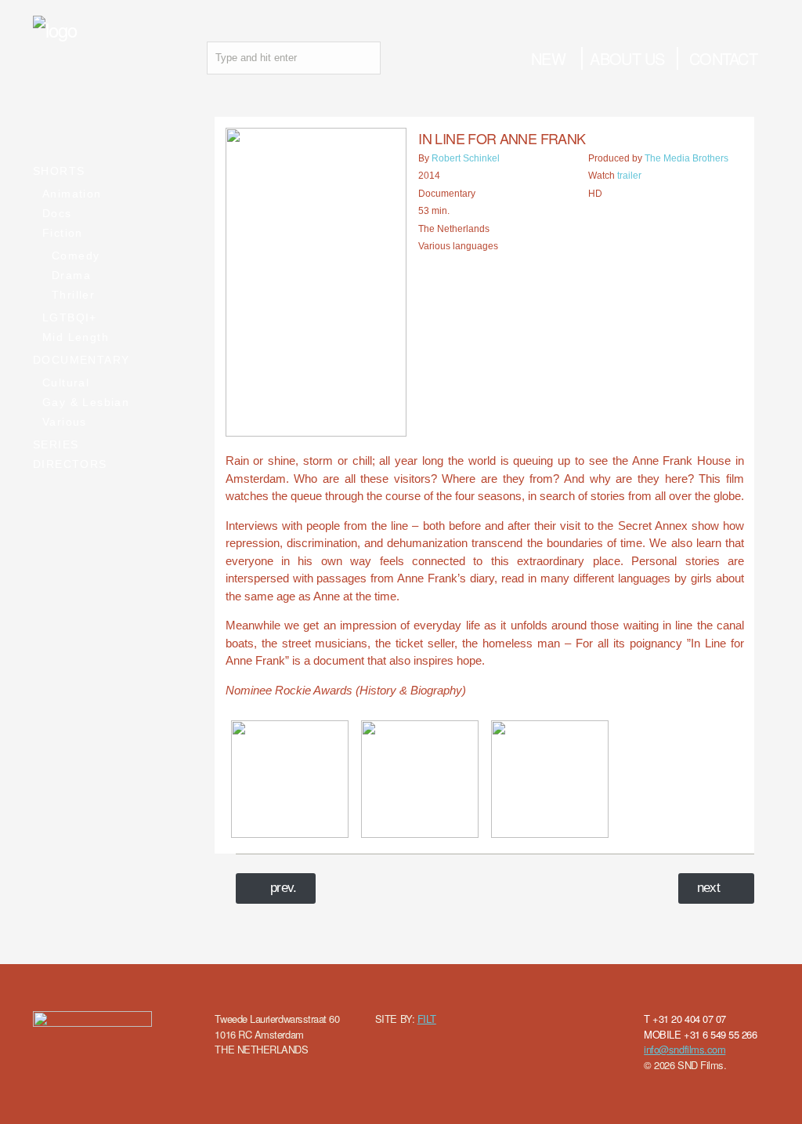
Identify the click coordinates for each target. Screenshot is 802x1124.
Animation (72, 193)
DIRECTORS (70, 464)
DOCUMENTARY (81, 360)
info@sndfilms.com (684, 1049)
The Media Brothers (686, 158)
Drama (71, 275)
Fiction (62, 233)
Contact (723, 58)
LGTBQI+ (69, 317)
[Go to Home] (55, 29)
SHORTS (59, 171)
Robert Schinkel (466, 158)
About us (627, 58)
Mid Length (75, 337)
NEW (548, 58)
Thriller (73, 294)
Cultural (65, 382)
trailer (629, 175)
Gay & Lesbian (85, 402)
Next (709, 887)
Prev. (283, 887)
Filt (426, 1018)
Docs (57, 213)
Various (64, 421)
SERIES (55, 444)
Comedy (75, 255)
